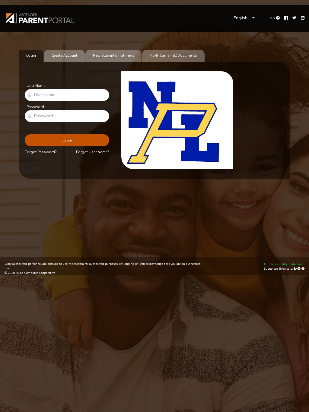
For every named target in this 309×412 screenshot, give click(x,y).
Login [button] (67, 140)
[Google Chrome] (299, 269)
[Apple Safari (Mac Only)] (302, 269)
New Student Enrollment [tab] (113, 55)
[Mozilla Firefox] (296, 269)
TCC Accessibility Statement (283, 264)
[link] (41, 18)
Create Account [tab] (64, 55)
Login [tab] (31, 55)
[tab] (173, 56)
